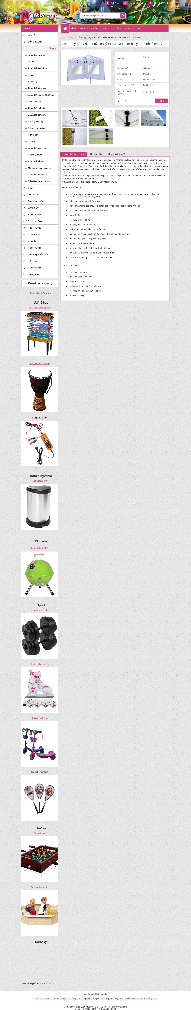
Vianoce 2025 (34, 268)
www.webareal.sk (50, 983)
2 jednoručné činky (39, 610)
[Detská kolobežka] (39, 722)
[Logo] (39, 15)
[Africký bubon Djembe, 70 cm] (39, 368)
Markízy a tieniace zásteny (40, 168)
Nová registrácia (136, 3)
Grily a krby (33, 135)
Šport (30, 188)
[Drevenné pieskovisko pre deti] (39, 891)
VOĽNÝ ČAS (115, 28)
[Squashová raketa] (39, 776)
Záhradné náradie (36, 161)
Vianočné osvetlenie (41, 998)
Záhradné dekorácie (37, 68)
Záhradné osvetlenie (37, 148)
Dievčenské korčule (40, 664)
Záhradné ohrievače (37, 175)
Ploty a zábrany (35, 155)
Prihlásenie (116, 3)
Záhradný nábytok (36, 55)
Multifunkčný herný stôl (39, 307)
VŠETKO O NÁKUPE (131, 28)
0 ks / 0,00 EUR (161, 3)
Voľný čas (32, 35)
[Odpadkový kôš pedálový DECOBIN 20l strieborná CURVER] (39, 485)
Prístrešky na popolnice (39, 181)
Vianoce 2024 (34, 248)
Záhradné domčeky (37, 115)
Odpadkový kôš (39, 481)
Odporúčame (34, 195)
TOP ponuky (34, 261)
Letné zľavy (33, 208)
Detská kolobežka (39, 718)
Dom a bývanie (35, 42)
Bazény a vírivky (35, 121)
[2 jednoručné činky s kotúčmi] (39, 614)
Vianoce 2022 (34, 214)
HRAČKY (95, 28)
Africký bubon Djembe (39, 363)
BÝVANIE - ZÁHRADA (79, 28)
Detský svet (33, 274)
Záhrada (52, 48)
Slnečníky (32, 82)
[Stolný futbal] (39, 837)
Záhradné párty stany (38, 88)
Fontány (32, 75)
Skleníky (32, 141)
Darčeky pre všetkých (38, 254)
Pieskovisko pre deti (39, 887)
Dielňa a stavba (35, 101)
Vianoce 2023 (34, 228)
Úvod (62, 37)
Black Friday (34, 234)
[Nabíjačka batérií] (39, 422)
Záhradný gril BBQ (39, 548)
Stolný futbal (39, 833)
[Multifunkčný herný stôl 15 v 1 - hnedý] (39, 312)
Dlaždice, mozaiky (36, 128)
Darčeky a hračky (36, 201)
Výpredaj (32, 241)
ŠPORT (104, 28)
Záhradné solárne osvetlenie (41, 95)
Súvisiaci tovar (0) (116, 154)
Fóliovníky (33, 62)
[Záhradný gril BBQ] (39, 552)
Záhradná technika (36, 108)
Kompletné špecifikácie (73, 154)
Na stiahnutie (96, 154)
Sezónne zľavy (35, 221)
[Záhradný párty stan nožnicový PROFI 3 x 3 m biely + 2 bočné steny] (75, 110)
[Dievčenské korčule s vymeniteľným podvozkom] (39, 668)
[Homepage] (66, 28)
